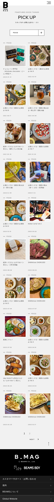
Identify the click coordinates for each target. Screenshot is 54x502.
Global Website (10, 499)
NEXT (32, 439)
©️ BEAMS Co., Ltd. (27, 461)
